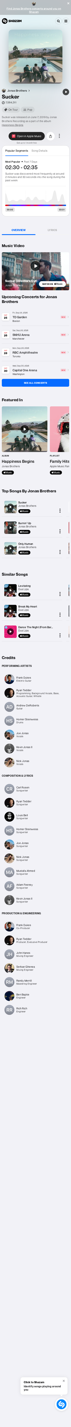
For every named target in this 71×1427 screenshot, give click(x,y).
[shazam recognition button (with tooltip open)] (61, 1404)
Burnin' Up (24, 523)
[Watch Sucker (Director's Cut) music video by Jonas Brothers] (35, 266)
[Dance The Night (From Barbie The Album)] (10, 631)
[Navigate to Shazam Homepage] (12, 21)
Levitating (24, 585)
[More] (60, 511)
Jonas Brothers (27, 505)
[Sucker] (66, 92)
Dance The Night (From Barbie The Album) (44, 627)
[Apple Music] (8, 473)
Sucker (22, 502)
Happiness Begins (12, 125)
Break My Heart (27, 606)
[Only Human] (10, 548)
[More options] (59, 136)
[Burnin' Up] (10, 527)
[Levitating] (10, 590)
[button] (68, 3)
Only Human (25, 543)
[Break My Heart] (10, 611)
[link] (52, 284)
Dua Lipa (23, 589)
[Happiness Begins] (24, 440)
